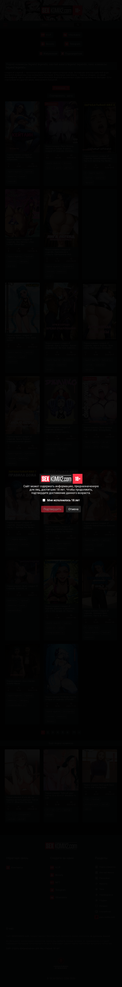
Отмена (73, 509)
